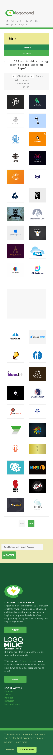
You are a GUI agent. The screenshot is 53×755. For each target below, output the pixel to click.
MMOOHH (35, 359)
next (31, 523)
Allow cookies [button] (26, 749)
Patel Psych (13, 99)
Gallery (14, 21)
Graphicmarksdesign (13, 378)
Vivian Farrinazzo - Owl (13, 209)
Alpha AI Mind (34, 408)
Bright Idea (11, 352)
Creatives (35, 21)
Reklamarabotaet (13, 434)
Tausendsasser (13, 124)
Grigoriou (12, 509)
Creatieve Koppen (13, 173)
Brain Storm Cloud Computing (13, 331)
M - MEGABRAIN (13, 117)
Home (26, 13)
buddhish (35, 136)
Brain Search (11, 411)
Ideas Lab (12, 371)
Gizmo (11, 340)
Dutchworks (13, 180)
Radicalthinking (35, 378)
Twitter (7, 695)
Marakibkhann (35, 274)
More (15, 679)
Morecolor (13, 143)
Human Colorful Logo (12, 266)
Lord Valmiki (12, 136)
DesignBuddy (13, 105)
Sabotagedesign (35, 509)
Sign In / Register (18, 25)
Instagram (9, 701)
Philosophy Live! (13, 248)
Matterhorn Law (35, 209)
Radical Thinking (34, 371)
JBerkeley (35, 340)
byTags (27, 47)
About (15, 629)
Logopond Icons (12, 704)
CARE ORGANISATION (13, 464)
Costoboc (13, 396)
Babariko (12, 236)
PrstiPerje (13, 255)
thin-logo (33, 445)
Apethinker (35, 98)
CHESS (33, 390)
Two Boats (11, 192)
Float (20, 99)
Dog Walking (34, 120)
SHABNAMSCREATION (35, 452)
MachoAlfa (13, 490)
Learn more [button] (21, 742)
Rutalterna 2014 (35, 427)
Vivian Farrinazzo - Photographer (35, 227)
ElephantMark (35, 218)
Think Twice (11, 155)
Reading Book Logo (34, 172)
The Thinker (12, 389)
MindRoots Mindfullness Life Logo (35, 156)
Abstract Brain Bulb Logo (12, 443)
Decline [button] (10, 749)
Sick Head (10, 483)
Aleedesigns (13, 359)
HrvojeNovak (35, 396)
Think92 (12, 218)
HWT (33, 465)
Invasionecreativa (35, 471)
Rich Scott (26, 661)
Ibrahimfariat (35, 105)
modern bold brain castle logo (34, 349)
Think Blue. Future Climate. (34, 246)
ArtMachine (35, 255)
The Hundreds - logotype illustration (35, 480)
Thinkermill (13, 471)
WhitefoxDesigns (35, 143)
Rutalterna (35, 434)
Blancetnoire (35, 180)
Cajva (36, 162)
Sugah (36, 124)
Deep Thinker (34, 195)
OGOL (11, 162)
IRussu (11, 274)
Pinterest (8, 698)
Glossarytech (13, 230)
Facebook (9, 691)
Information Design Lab (35, 332)
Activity (24, 21)
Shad (13, 415)
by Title (27, 53)
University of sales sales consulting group (13, 424)
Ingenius (12, 502)
